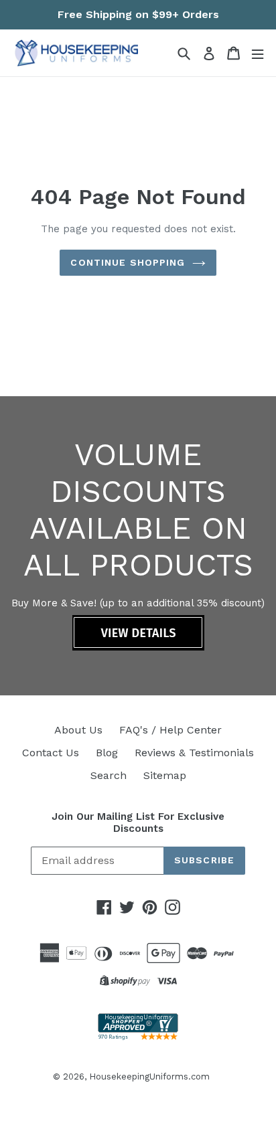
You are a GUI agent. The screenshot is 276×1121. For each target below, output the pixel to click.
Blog (107, 752)
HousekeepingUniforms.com (149, 1076)
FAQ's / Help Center (170, 729)
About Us (78, 729)
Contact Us (50, 752)
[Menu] (257, 53)
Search (108, 775)
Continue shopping (127, 262)
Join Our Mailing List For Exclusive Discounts (138, 822)
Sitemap (164, 775)
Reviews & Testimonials (194, 752)
